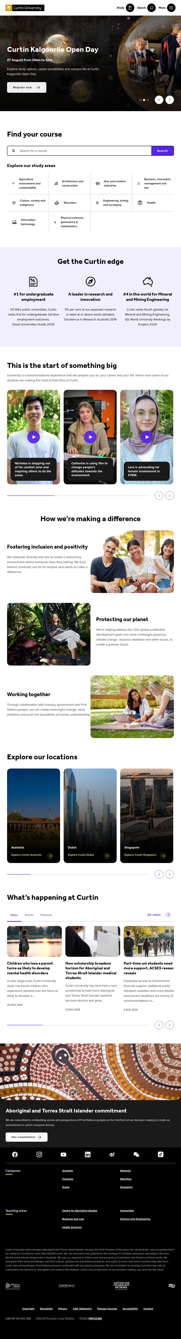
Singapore (126, 1187)
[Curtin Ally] (67, 1285)
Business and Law (73, 1219)
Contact (148, 1309)
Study (120, 7)
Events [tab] (29, 915)
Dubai (65, 1187)
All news (154, 914)
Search (162, 150)
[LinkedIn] (87, 1154)
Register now (22, 92)
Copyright (28, 1309)
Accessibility (130, 1309)
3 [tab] (148, 100)
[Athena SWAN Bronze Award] (12, 1285)
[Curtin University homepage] (24, 8)
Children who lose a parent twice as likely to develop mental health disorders (30, 968)
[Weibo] (112, 1154)
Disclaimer (46, 1309)
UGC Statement (82, 1309)
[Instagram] (39, 1154)
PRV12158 (95, 1319)
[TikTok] (161, 1154)
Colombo (67, 1179)
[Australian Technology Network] (121, 1285)
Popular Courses (107, 1309)
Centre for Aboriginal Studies (79, 1211)
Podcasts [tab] (46, 915)
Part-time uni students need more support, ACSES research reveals (150, 968)
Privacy (62, 1309)
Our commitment (23, 1137)
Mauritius (126, 1179)
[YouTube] (63, 1154)
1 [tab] (140, 100)
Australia (67, 1171)
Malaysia (125, 1171)
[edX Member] (172, 1285)
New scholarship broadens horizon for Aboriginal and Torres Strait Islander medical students (90, 970)
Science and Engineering (135, 1219)
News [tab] (14, 915)
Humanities (127, 1211)
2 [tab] (144, 100)
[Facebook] (15, 1154)
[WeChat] (136, 1154)
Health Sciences (72, 1227)
